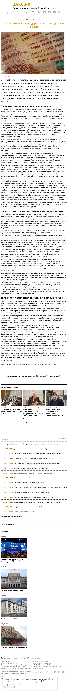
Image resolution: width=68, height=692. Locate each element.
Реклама (15, 658)
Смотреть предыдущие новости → (34, 516)
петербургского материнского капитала (47, 282)
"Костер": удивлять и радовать (14, 647)
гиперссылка (19, 668)
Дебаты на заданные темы (12, 590)
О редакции (5, 658)
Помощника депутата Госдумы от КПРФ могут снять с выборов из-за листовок (37, 502)
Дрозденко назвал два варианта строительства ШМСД (11, 411)
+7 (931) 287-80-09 (38, 665)
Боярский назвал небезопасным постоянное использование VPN (54, 412)
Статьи (25, 19)
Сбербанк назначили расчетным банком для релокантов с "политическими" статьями (40, 487)
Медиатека (5, 624)
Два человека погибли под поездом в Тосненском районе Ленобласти (35, 473)
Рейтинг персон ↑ (34, 524)
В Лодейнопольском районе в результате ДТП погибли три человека (35, 497)
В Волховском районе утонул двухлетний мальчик (29, 483)
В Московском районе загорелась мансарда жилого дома (31, 492)
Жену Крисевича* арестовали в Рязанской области (29, 507)
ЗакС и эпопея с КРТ (9, 619)
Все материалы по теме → (34, 423)
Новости (4, 439)
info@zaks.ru (48, 665)
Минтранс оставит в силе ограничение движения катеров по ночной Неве (37, 463)
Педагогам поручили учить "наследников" (12, 561)
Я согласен (10, 687)
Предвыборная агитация (31, 658)
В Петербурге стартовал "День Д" (24, 512)
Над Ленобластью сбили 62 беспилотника (26, 478)
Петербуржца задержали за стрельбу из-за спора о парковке (32, 468)
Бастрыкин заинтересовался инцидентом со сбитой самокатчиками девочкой (33, 413)
